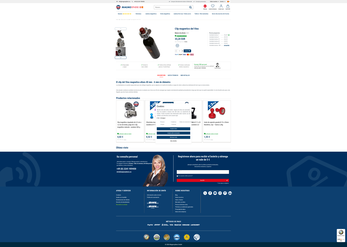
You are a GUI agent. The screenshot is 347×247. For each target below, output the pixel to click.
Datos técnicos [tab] (173, 75)
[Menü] (344, 230)
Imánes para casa (124, 19)
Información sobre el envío (154, 195)
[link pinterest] (225, 193)
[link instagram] (220, 193)
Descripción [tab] (161, 75)
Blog (176, 195)
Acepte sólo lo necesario (173, 133)
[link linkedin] (230, 193)
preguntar (226, 45)
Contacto (118, 195)
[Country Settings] (228, 1)
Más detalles (173, 141)
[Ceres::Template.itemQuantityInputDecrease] (176, 50)
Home (117, 19)
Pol (158, 118)
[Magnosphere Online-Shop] (129, 7)
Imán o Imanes (179, 200)
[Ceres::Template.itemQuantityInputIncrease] (182, 50)
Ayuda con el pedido (121, 197)
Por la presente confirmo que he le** (185, 175)
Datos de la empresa (180, 211)
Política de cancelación (153, 197)
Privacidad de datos (180, 209)
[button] (121, 57)
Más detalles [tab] (185, 75)
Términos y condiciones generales (184, 207)
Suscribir (202, 180)
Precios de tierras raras (181, 204)
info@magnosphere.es (124, 1)
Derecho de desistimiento (122, 202)
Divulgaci (163, 118)
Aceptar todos (173, 128)
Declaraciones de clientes (123, 200)
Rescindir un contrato (121, 204)
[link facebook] (210, 193)
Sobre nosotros (214, 1)
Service (222, 1)
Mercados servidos (180, 202)
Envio (186, 41)
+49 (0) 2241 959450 (139, 1)
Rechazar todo (173, 137)
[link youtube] (215, 193)
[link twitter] (205, 193)
